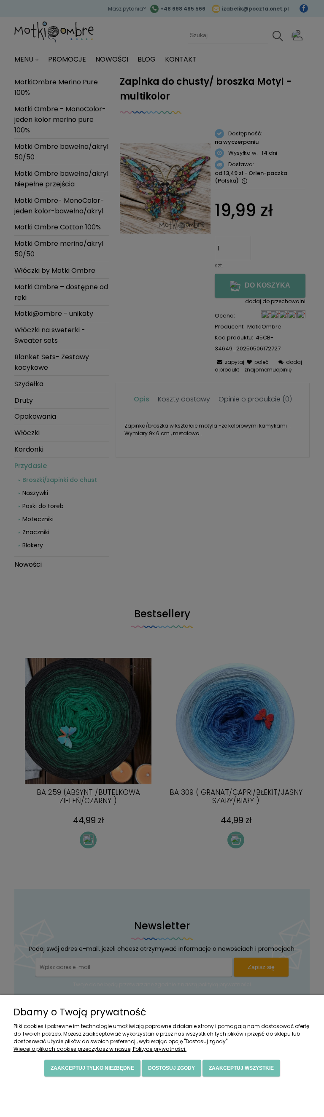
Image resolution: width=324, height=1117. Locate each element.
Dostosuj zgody (171, 1068)
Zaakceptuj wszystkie (241, 1068)
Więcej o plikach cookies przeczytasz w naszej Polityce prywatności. (100, 1048)
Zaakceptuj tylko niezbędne (92, 1068)
